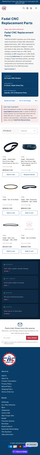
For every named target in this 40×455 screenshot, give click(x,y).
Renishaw (5, 424)
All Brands (5, 402)
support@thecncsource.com (12, 111)
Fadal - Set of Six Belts (11, 200)
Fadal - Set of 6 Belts (28, 238)
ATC (15, 54)
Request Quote (29, 175)
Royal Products (7, 426)
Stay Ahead (32, 338)
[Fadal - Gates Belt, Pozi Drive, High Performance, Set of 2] (11, 147)
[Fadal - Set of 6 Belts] (29, 225)
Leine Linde (6, 413)
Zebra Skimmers (7, 434)
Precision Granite (8, 421)
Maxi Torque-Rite (8, 416)
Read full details (10, 69)
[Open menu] (36, 8)
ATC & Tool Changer (25, 100)
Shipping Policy (7, 389)
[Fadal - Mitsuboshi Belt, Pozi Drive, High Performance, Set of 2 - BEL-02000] (29, 147)
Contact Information (9, 381)
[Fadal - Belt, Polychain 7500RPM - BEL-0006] (29, 187)
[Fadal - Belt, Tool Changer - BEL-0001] (11, 225)
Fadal (4, 157)
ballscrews (16, 56)
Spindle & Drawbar (9, 100)
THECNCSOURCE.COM (22, 443)
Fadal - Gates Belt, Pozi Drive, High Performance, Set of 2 (10, 161)
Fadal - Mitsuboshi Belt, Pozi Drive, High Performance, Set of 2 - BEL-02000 (29, 162)
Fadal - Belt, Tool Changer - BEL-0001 (10, 239)
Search (4, 376)
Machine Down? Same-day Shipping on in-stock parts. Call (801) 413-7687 (20, 2)
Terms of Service (8, 392)
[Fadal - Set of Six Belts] (11, 187)
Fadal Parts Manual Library (22, 120)
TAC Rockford (6, 432)
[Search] (24, 8)
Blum (3, 407)
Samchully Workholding (10, 429)
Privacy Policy (7, 384)
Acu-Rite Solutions (8, 405)
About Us (5, 378)
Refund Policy (6, 386)
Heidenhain (6, 410)
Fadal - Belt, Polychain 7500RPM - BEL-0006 (29, 201)
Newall (4, 418)
